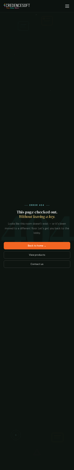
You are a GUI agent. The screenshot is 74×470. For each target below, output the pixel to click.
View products (37, 254)
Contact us (37, 264)
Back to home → (37, 245)
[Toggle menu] (67, 6)
